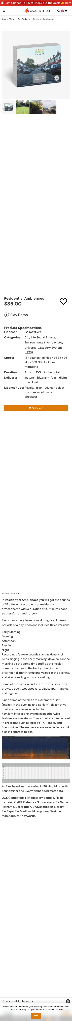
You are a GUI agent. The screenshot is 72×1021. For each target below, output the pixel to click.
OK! (36, 1015)
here (68, 3)
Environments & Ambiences (43, 342)
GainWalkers (24, 19)
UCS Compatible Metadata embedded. (28, 798)
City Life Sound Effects (40, 337)
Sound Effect (8, 19)
